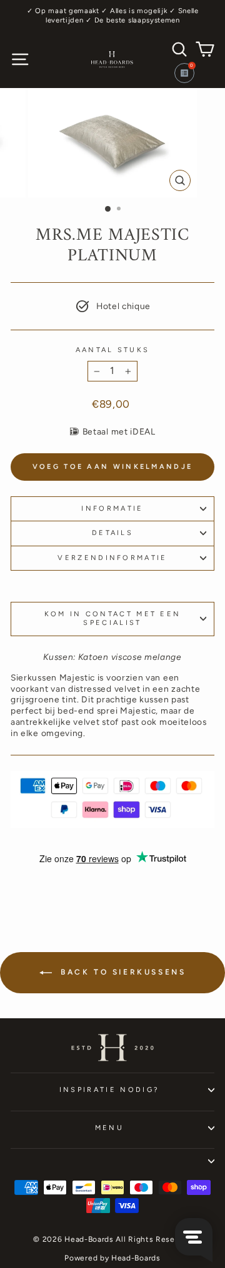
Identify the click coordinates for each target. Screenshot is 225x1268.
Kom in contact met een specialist (112, 618)
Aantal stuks (113, 350)
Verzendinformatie (112, 558)
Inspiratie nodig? (109, 1090)
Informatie (112, 508)
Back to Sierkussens (121, 972)
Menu (109, 1128)
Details (112, 533)
